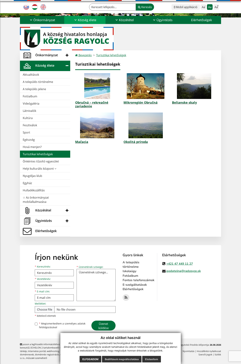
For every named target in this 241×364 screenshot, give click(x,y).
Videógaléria (31, 103)
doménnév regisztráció (47, 354)
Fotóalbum (30, 96)
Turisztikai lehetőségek (38, 154)
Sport (26, 132)
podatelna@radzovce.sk (183, 271)
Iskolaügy (129, 271)
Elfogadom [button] (90, 359)
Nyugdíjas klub (32, 176)
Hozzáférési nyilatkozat (209, 351)
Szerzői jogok (205, 354)
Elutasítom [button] (151, 359)
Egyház (27, 183)
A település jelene (34, 89)
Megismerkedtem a (62, 325)
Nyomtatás (188, 351)
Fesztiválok (30, 125)
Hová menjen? (32, 147)
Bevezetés (85, 55)
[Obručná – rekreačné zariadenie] (97, 86)
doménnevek (27, 354)
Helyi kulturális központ (39, 169)
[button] (42, 20)
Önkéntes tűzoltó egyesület (41, 161)
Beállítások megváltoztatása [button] (122, 359)
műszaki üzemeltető (36, 358)
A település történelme (38, 82)
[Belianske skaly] (194, 86)
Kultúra (28, 118)
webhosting (53, 351)
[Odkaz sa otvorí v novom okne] (126, 297)
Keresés (146, 7)
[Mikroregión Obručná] (145, 86)
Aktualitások (31, 75)
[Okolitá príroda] (145, 125)
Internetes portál (37, 351)
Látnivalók (29, 111)
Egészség (29, 140)
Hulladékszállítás (34, 190)
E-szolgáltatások (135, 285)
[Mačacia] (97, 125)
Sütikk (218, 354)
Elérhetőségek (201, 20)
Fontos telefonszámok (138, 280)
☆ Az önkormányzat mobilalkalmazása (36, 200)
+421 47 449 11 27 (179, 264)
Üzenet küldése (103, 326)
